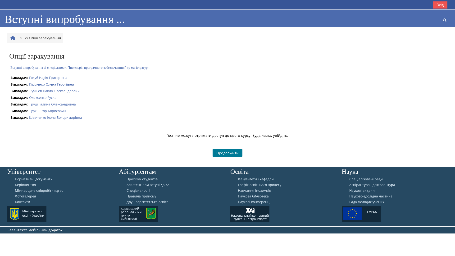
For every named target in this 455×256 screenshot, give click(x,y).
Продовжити (227, 153)
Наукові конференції (254, 202)
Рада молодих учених (366, 202)
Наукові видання (363, 190)
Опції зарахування (45, 38)
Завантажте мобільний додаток (35, 230)
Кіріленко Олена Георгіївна (51, 84)
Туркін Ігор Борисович (47, 111)
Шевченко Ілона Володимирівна (55, 117)
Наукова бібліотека (253, 196)
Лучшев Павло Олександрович (54, 91)
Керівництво (25, 185)
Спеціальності (138, 190)
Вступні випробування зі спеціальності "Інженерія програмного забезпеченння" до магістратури (80, 67)
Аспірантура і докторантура (372, 185)
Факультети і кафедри (256, 179)
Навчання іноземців (254, 190)
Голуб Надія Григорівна (48, 77)
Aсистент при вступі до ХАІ (148, 185)
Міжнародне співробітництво (39, 190)
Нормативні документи (34, 179)
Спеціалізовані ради (366, 179)
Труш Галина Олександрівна (52, 104)
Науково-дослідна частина (370, 196)
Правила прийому (141, 196)
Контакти (22, 202)
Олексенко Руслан (44, 97)
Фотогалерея (25, 196)
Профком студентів (142, 179)
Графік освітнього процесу (259, 185)
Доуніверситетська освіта (147, 202)
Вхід (440, 4)
